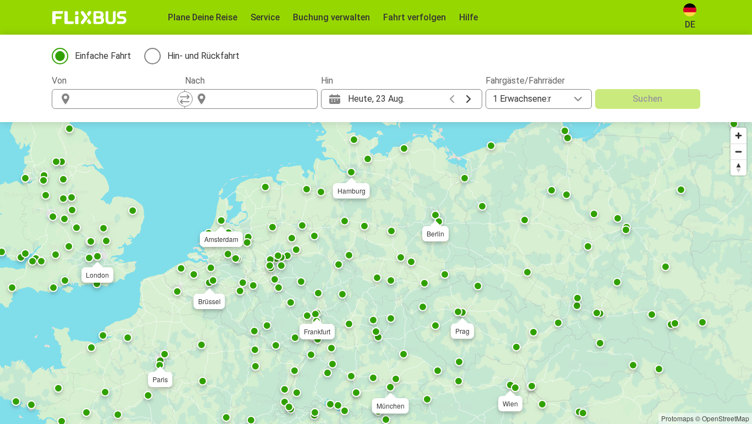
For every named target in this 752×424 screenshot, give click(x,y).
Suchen (647, 98)
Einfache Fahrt (103, 56)
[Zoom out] (738, 151)
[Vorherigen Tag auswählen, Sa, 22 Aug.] (452, 99)
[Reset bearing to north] (738, 167)
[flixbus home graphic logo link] (89, 17)
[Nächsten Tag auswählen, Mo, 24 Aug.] (468, 99)
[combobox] (128, 99)
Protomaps (677, 418)
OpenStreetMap (725, 418)
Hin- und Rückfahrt (203, 56)
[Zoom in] (738, 136)
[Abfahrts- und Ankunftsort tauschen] (185, 99)
